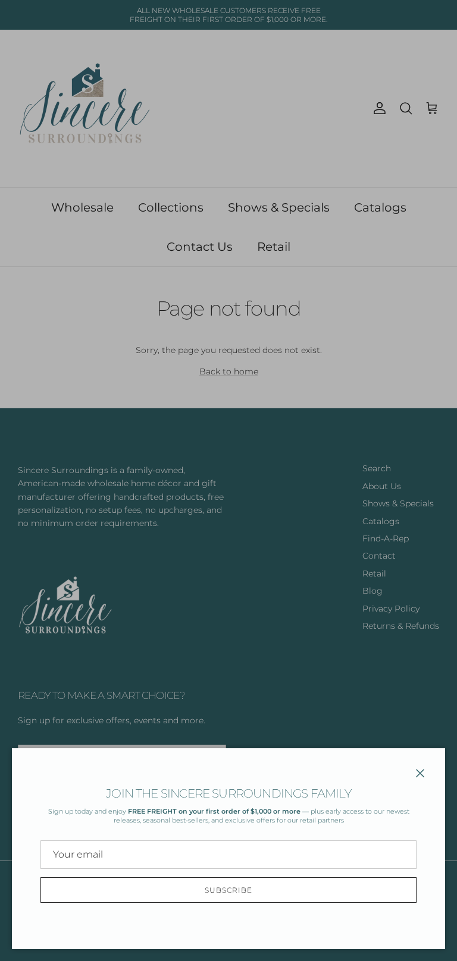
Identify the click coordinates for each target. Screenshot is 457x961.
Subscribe (228, 890)
